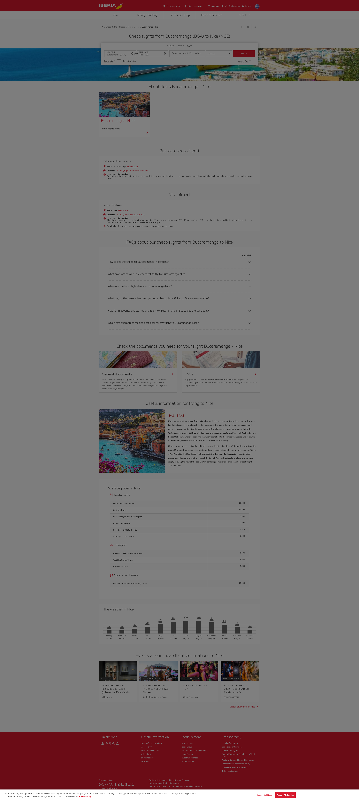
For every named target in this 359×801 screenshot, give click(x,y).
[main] (179, 795)
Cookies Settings (264, 795)
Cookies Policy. (84, 796)
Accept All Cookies (285, 795)
